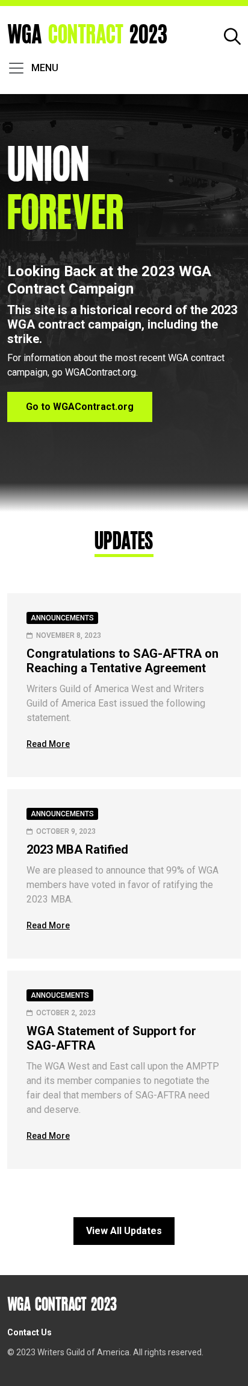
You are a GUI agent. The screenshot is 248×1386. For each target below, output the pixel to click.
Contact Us (29, 1332)
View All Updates (124, 1230)
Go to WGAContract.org (80, 406)
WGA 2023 (87, 35)
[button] (232, 35)
